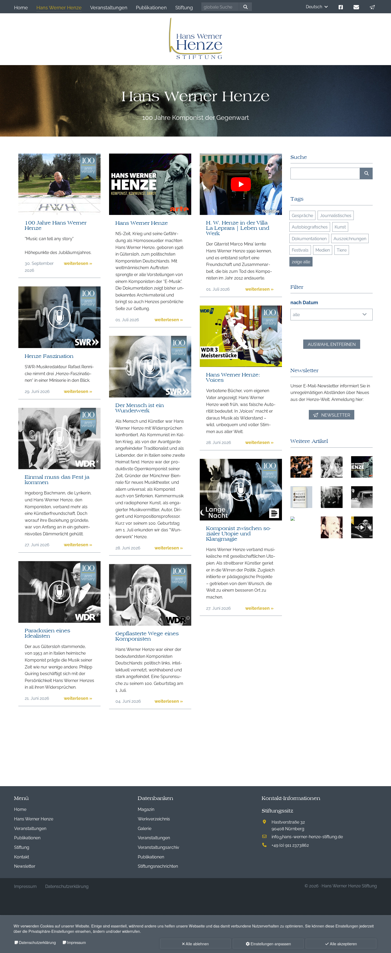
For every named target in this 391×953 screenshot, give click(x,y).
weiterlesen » (78, 263)
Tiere (342, 250)
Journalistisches (335, 215)
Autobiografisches (310, 227)
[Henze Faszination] (59, 346)
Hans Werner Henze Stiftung (349, 885)
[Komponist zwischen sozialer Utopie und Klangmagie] (241, 519)
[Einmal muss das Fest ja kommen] (59, 467)
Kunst (340, 227)
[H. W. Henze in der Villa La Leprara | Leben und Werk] (241, 213)
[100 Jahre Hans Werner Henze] (59, 213)
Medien (322, 250)
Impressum (76, 942)
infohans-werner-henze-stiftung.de (307, 836)
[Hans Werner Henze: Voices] (241, 365)
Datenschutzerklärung (37, 942)
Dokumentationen (309, 238)
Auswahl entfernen (332, 344)
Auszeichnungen (350, 238)
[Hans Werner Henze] (150, 213)
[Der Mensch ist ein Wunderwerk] (150, 396)
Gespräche (302, 215)
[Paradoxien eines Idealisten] (59, 621)
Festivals (300, 250)
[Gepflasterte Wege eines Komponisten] (150, 624)
